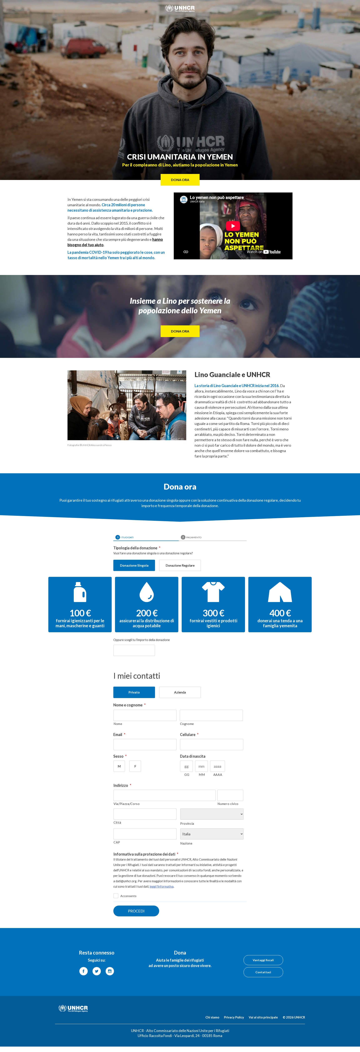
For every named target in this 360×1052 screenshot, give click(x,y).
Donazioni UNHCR (180, 8)
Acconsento (128, 896)
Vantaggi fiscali (263, 960)
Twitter (96, 971)
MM (202, 774)
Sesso (120, 756)
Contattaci (263, 972)
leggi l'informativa (162, 886)
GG (186, 774)
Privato (134, 692)
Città (117, 822)
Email (119, 734)
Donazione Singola (134, 565)
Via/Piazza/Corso (127, 804)
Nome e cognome (129, 705)
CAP (117, 842)
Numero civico (228, 804)
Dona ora (180, 331)
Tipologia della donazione (136, 548)
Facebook (83, 971)
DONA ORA (180, 180)
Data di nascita (192, 756)
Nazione (186, 843)
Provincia (187, 823)
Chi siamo (212, 1017)
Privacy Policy (234, 1017)
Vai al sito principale (263, 1017)
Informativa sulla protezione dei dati (145, 854)
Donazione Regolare (180, 565)
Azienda (180, 692)
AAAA (217, 774)
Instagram (110, 971)
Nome (118, 724)
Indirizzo (122, 785)
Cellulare (189, 734)
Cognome (187, 724)
